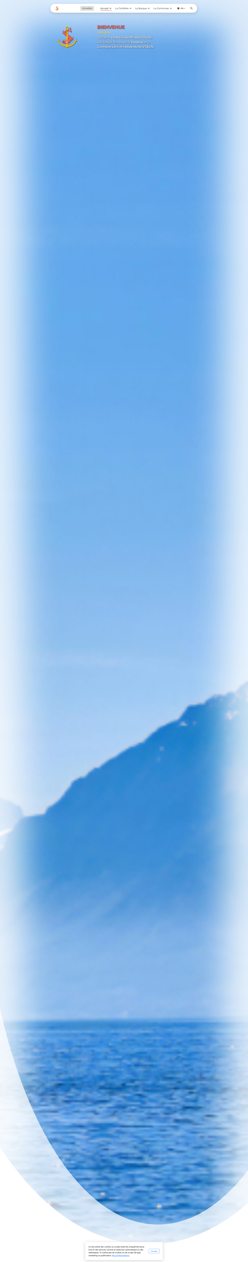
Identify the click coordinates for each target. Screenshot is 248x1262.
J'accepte (154, 1251)
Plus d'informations (120, 1255)
